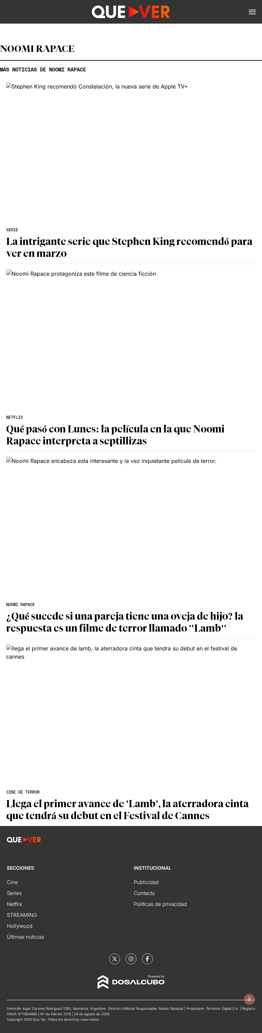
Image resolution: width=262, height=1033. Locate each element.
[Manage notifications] (249, 999)
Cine (12, 882)
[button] (252, 12)
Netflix (14, 904)
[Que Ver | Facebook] (147, 959)
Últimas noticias (25, 937)
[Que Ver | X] (115, 959)
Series (14, 893)
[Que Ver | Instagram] (131, 959)
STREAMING (22, 915)
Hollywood (19, 926)
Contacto (144, 893)
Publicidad (146, 882)
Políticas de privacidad (160, 904)
